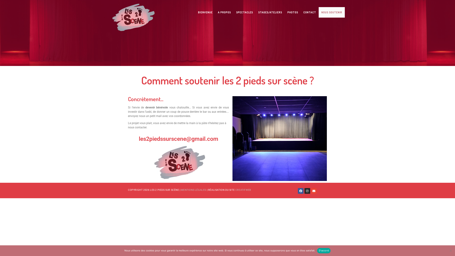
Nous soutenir (331, 12)
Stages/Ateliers (270, 12)
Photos (292, 12)
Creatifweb (243, 189)
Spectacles (244, 12)
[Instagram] (307, 191)
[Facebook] (301, 191)
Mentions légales (193, 189)
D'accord (324, 250)
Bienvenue (205, 12)
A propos (224, 12)
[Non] (450, 250)
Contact (309, 12)
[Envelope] (314, 191)
